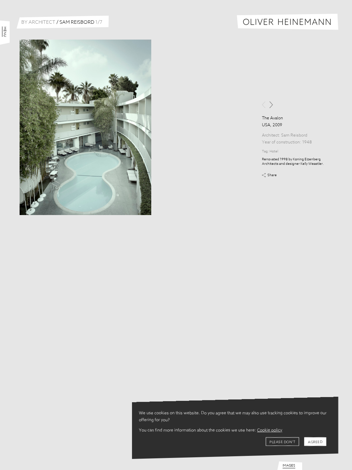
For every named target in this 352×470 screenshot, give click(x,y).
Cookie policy (269, 430)
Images (289, 465)
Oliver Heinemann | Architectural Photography (287, 22)
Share (272, 175)
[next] (271, 105)
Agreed (315, 442)
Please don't (282, 442)
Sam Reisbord (294, 135)
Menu (5, 31)
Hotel (274, 151)
